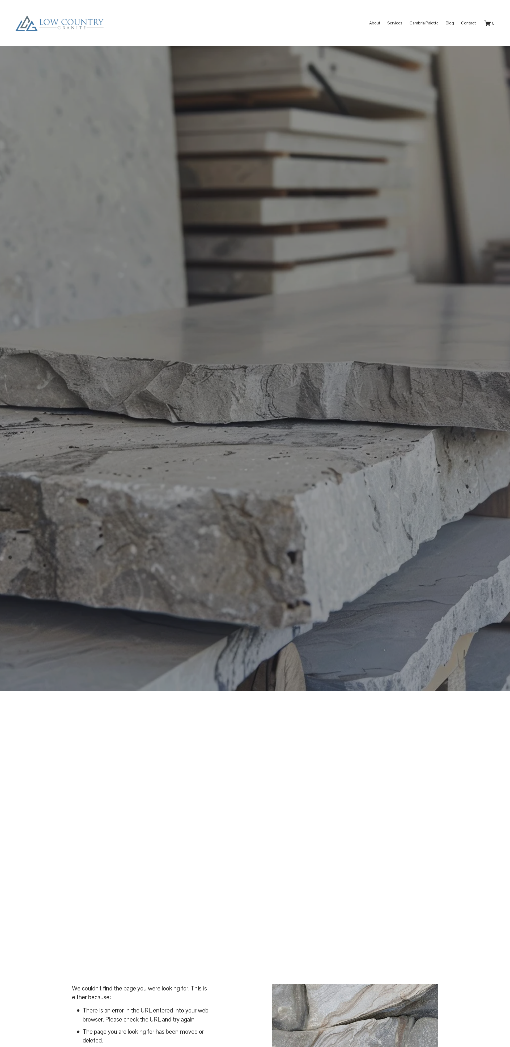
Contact (468, 23)
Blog (450, 23)
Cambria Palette (424, 23)
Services (394, 23)
